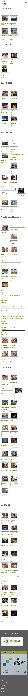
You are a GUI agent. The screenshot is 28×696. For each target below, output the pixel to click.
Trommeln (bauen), (12, 346)
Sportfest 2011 (14, 407)
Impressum (4, 680)
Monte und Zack (13, 421)
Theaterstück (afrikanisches (5, 346)
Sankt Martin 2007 (13, 618)
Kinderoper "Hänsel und (4, 558)
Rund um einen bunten (4, 255)
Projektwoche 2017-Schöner (14, 36)
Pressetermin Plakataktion (4, 60)
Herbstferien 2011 (20, 196)
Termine (3, 691)
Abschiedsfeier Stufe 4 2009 (5, 571)
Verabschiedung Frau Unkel (14, 593)
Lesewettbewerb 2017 (5, 36)
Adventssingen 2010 (14, 458)
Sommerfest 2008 (13, 606)
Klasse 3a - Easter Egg (4, 161)
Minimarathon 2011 (13, 208)
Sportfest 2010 (5, 520)
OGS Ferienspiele (4, 383)
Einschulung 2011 (4, 208)
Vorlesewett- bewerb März (5, 580)
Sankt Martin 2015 (13, 60)
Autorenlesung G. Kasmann (14, 483)
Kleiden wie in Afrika (13, 255)
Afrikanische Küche (4, 233)
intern (2, 688)
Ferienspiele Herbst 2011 (4, 192)
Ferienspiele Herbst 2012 (4, 111)
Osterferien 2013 (13, 124)
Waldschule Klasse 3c (17, 395)
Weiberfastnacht (14, 432)
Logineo (3, 685)
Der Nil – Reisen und (5, 310)
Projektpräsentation (14, 358)
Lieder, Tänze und (4, 264)
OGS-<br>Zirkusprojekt (5, 533)
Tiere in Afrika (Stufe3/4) (4, 358)
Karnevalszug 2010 (4, 546)
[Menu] (26, 2)
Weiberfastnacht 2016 (5, 74)
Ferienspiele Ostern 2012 (13, 158)
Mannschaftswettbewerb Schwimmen (14, 148)
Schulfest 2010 (5, 495)
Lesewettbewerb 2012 (14, 170)
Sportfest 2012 (5, 147)
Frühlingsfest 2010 (13, 533)
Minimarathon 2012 (13, 99)
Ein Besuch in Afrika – (4, 301)
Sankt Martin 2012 (13, 111)
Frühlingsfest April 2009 (4, 593)
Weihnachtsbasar (5, 470)
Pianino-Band (13, 182)
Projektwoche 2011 (4, 392)
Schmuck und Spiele (4, 277)
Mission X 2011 (5, 445)
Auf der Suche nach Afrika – (4, 333)
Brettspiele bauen (13, 277)
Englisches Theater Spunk (5, 483)
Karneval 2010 (13, 545)
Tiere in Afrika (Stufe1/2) (13, 230)
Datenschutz (4, 682)
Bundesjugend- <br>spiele (14, 571)
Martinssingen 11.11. (13, 471)
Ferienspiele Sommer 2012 (4, 99)
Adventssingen (14, 558)
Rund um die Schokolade (4, 289)
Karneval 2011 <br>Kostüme (14, 446)
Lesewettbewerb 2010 (14, 520)
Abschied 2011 (13, 382)
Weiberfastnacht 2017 (5, 24)
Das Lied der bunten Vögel (13, 242)
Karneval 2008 (4, 617)
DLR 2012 (3, 123)
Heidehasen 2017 (13, 24)
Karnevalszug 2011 (4, 433)
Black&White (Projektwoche (5, 421)
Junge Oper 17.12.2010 (4, 458)
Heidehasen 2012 (4, 183)
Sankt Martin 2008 (4, 606)
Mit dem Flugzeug (4, 322)
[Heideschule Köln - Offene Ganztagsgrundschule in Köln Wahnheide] (8, 2)
